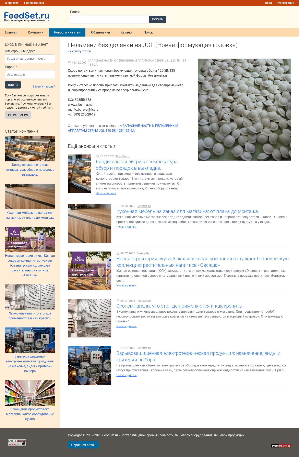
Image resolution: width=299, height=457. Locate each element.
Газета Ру (143, 253)
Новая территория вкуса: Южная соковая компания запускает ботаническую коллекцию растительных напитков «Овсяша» (30, 265)
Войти (13, 84)
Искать (157, 19)
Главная (11, 32)
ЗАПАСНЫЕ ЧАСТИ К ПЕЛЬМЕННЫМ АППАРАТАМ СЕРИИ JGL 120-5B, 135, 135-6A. (137, 62)
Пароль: (11, 67)
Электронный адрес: (20, 51)
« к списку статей (79, 51)
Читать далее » (106, 193)
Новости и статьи (67, 32)
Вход (268, 2)
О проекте (12, 2)
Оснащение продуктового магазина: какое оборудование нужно (30, 414)
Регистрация (285, 2)
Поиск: (75, 12)
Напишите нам (34, 2)
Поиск (148, 32)
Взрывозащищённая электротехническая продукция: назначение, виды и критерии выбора (30, 363)
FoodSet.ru (123, 156)
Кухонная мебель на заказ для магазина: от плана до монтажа (30, 215)
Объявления (100, 32)
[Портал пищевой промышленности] (32, 17)
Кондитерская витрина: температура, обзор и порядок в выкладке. (30, 169)
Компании (35, 32)
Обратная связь (83, 445)
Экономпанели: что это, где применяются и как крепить (30, 315)
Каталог (127, 32)
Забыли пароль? (44, 86)
